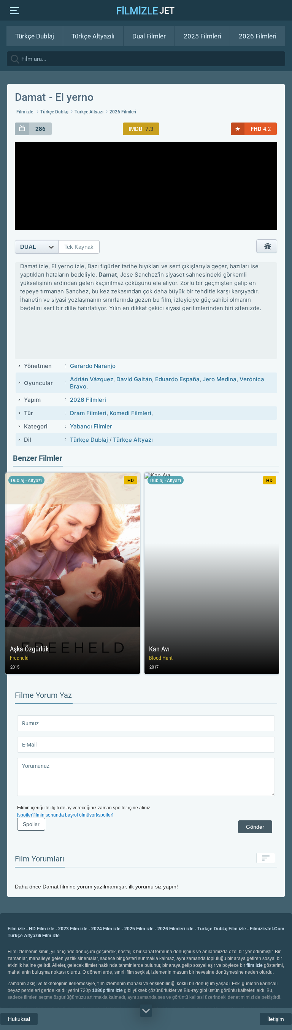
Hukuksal (19, 1019)
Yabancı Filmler (91, 426)
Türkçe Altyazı (89, 112)
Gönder (255, 827)
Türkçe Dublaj (34, 36)
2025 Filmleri (202, 36)
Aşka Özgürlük (72, 573)
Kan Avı (211, 573)
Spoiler (31, 824)
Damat (30, 97)
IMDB (141, 129)
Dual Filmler (149, 36)
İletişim (275, 1019)
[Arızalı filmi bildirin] (266, 246)
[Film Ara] (284, 58)
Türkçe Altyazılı (92, 36)
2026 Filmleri (257, 36)
